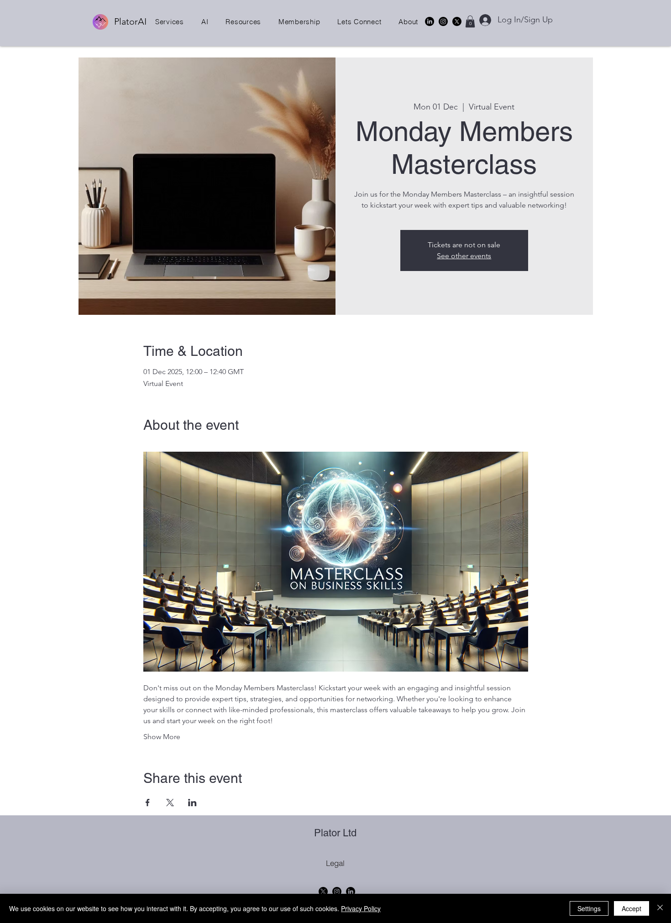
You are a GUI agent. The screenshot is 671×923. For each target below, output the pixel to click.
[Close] (660, 908)
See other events (464, 255)
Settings (589, 908)
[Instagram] (443, 21)
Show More (161, 736)
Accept (631, 908)
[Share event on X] (170, 802)
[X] (456, 21)
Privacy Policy (361, 908)
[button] (169, 21)
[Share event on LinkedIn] (192, 802)
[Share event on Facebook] (147, 802)
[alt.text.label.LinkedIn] (429, 21)
